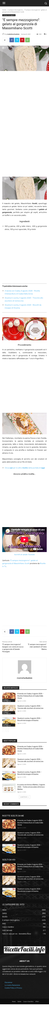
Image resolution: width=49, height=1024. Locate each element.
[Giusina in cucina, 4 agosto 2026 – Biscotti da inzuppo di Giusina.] (9, 722)
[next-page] (7, 730)
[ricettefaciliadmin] (3, 34)
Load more (23, 797)
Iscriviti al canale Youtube (24, 554)
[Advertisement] (24, 99)
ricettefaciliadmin (13, 34)
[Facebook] (11, 40)
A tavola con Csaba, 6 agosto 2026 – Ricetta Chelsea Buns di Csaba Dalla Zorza (30, 696)
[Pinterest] (22, 40)
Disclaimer (8, 982)
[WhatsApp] (27, 40)
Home (4, 10)
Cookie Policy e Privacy (13, 988)
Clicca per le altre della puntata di (25, 468)
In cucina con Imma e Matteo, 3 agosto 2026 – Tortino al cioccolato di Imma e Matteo (31, 787)
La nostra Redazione (12, 985)
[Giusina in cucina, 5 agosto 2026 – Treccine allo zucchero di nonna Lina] (9, 709)
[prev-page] (3, 730)
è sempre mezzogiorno (15, 10)
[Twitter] (17, 40)
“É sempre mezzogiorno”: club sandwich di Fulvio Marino (37, 646)
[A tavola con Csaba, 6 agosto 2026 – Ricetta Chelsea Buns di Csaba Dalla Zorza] (9, 697)
